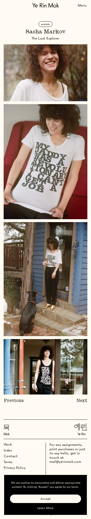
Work (8, 444)
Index (8, 450)
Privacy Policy (14, 468)
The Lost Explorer (45, 38)
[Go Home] (45, 5)
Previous (14, 401)
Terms (8, 462)
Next (81, 401)
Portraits (45, 24)
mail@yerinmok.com (65, 462)
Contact (11, 456)
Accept (46, 499)
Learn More (45, 508)
